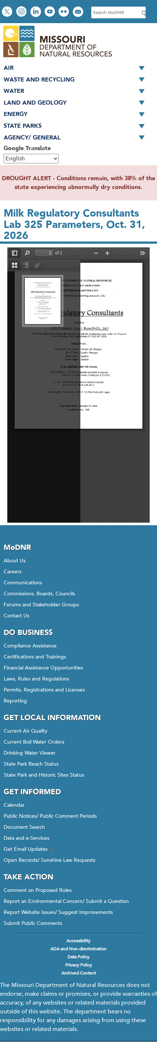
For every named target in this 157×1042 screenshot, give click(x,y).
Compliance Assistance (30, 645)
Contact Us (16, 615)
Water (14, 91)
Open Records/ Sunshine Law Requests (49, 860)
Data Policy (78, 957)
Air (9, 68)
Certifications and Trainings (35, 656)
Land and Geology (35, 103)
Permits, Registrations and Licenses (44, 689)
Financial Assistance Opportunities (43, 667)
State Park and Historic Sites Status (44, 774)
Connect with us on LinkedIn (36, 12)
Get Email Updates (25, 849)
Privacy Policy (78, 965)
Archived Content (78, 973)
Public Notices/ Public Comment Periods (50, 816)
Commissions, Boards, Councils (39, 593)
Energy (15, 114)
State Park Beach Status (31, 763)
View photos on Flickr (64, 12)
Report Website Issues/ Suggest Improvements (58, 912)
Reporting (15, 700)
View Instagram (22, 12)
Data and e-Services (26, 838)
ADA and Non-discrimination (78, 949)
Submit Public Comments (33, 923)
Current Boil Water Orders (34, 741)
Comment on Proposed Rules (38, 890)
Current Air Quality (25, 730)
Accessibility (78, 940)
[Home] (57, 58)
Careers (13, 571)
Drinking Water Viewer (29, 752)
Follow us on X (8, 12)
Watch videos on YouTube (51, 12)
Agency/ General (32, 138)
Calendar (14, 805)
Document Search (24, 827)
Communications (23, 582)
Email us (79, 12)
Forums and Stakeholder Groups (41, 604)
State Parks (23, 126)
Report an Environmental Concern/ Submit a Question (66, 901)
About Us (15, 560)
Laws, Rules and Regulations (36, 678)
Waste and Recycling (39, 80)
